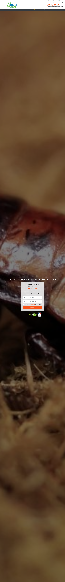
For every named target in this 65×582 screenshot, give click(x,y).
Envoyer (32, 307)
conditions (32, 304)
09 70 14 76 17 (54, 4)
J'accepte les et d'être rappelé (33, 304)
